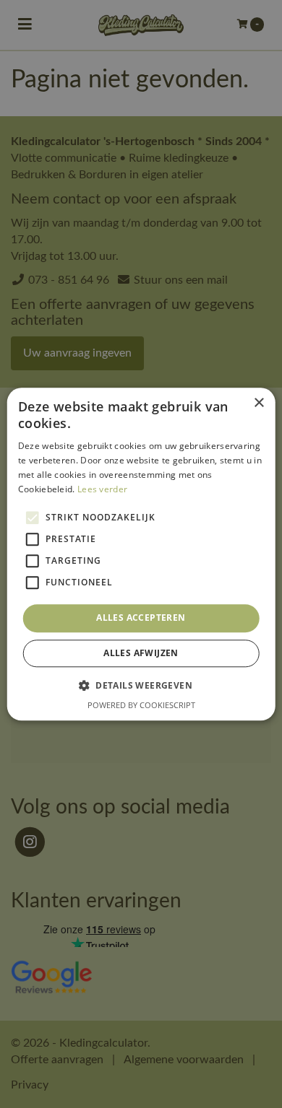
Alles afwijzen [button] (141, 653)
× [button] (258, 403)
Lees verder (102, 489)
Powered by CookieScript (141, 704)
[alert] (141, 554)
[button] (141, 685)
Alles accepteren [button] (140, 618)
